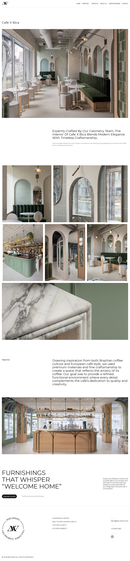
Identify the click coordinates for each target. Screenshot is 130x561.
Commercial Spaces (60, 518)
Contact (125, 3)
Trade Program (114, 3)
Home (78, 3)
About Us (103, 3)
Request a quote (9, 496)
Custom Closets (59, 525)
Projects (95, 3)
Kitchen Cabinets (59, 528)
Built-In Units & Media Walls (64, 522)
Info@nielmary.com (119, 521)
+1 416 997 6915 (116, 529)
